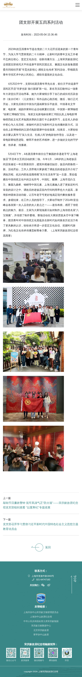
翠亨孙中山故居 (41, 634)
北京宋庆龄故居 (41, 630)
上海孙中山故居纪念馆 (41, 616)
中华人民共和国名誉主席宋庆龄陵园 (41, 621)
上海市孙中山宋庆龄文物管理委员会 (41, 612)
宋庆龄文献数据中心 (41, 625)
